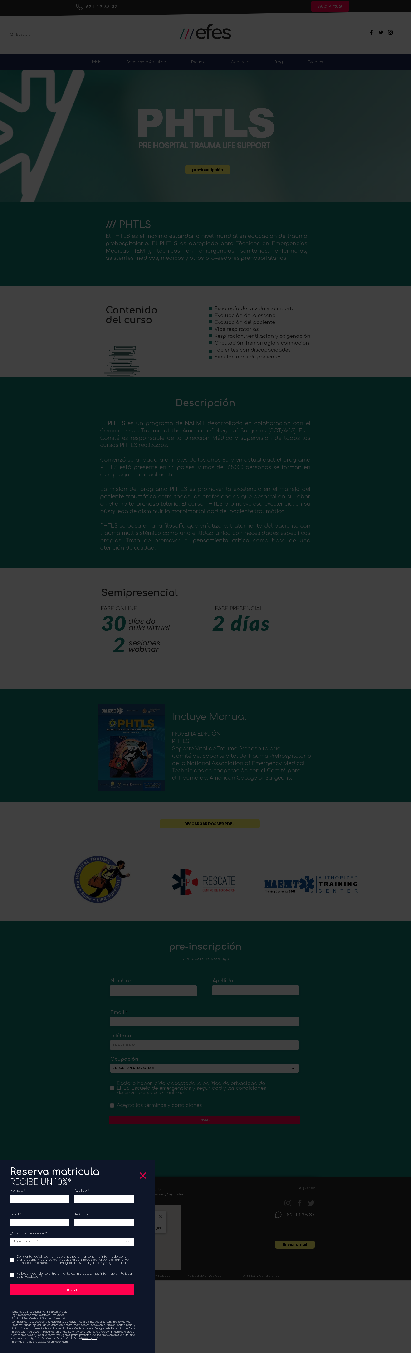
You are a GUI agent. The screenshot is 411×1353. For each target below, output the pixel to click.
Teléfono (81, 1214)
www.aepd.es (89, 1338)
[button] (142, 1175)
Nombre (16, 1190)
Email (14, 1214)
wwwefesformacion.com (53, 1341)
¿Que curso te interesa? (28, 1233)
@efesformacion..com (28, 1331)
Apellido (81, 1190)
